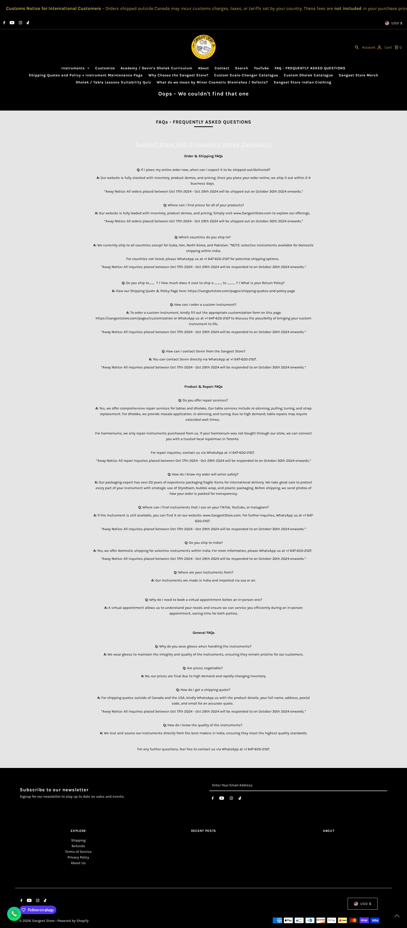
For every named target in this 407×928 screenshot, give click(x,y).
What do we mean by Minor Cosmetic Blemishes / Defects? (212, 82)
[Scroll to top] (397, 915)
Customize (105, 68)
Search (241, 68)
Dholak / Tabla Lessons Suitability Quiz (113, 82)
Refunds (78, 846)
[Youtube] (11, 23)
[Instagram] (20, 23)
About (203, 68)
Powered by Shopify (73, 921)
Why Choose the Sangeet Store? (178, 75)
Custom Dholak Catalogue (308, 75)
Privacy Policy (78, 857)
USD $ (397, 23)
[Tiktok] (27, 23)
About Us (78, 863)
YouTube (261, 68)
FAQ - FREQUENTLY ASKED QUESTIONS (310, 68)
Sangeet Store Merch (358, 75)
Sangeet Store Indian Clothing (302, 82)
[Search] (357, 47)
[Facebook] (3, 23)
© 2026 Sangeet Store (37, 921)
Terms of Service (78, 852)
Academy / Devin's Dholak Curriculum (156, 68)
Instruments (73, 68)
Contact (222, 68)
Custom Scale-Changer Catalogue (246, 75)
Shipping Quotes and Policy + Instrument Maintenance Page (86, 75)
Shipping (78, 840)
